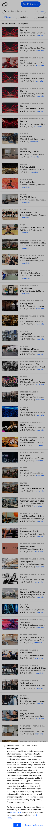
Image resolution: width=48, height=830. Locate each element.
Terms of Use (15, 812)
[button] (43, 746)
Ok (17, 825)
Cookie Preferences (34, 825)
